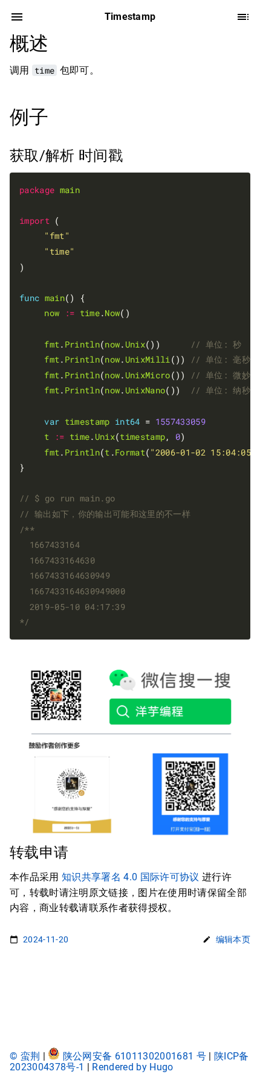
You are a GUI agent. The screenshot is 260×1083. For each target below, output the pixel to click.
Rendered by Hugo (132, 1067)
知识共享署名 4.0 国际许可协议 (131, 877)
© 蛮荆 (26, 1056)
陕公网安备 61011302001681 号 (134, 1056)
